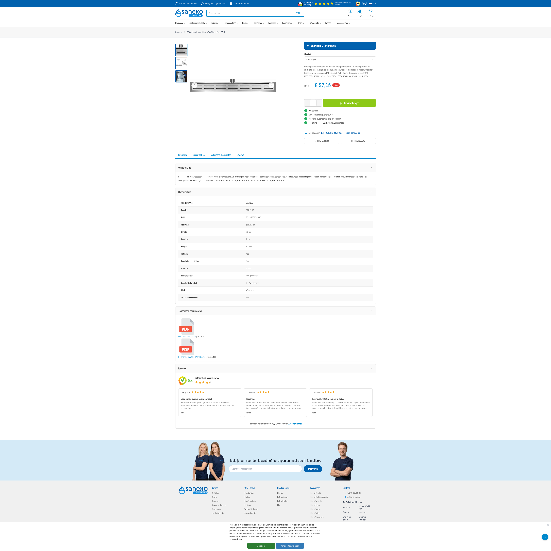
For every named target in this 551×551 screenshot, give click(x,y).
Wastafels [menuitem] (314, 23)
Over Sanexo (249, 493)
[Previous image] (194, 85)
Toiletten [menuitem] (258, 23)
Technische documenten (220, 154)
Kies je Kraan (315, 505)
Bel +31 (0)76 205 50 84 (331, 132)
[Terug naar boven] (545, 537)
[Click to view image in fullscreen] (233, 85)
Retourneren (216, 509)
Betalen (214, 497)
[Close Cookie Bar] (548, 525)
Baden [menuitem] (244, 23)
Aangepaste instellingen (290, 546)
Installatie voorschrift (187, 336)
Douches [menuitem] (179, 23)
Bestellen (215, 493)
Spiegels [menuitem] (214, 23)
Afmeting (307, 54)
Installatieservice (218, 513)
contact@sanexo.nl (354, 497)
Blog (278, 505)
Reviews (240, 154)
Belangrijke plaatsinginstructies (192, 357)
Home (177, 32)
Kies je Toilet (315, 513)
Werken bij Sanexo (251, 509)
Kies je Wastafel (316, 501)
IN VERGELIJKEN (360, 141)
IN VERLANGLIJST (323, 141)
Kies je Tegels (315, 509)
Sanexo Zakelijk (250, 513)
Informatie (182, 154)
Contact (247, 497)
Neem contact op (353, 132)
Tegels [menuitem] (301, 23)
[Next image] (271, 85)
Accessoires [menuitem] (342, 23)
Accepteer (261, 546)
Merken (280, 493)
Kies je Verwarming (317, 517)
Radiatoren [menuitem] (287, 23)
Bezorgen (215, 501)
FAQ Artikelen (282, 501)
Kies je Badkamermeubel (319, 497)
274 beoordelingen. (295, 423)
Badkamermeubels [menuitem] (197, 23)
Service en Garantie (219, 505)
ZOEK (298, 13)
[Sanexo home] (193, 490)
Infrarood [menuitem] (272, 23)
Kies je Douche (315, 493)
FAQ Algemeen (282, 497)
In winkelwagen (351, 103)
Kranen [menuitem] (328, 23)
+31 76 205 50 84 (354, 493)
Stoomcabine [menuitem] (230, 23)
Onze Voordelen (250, 501)
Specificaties (199, 154)
